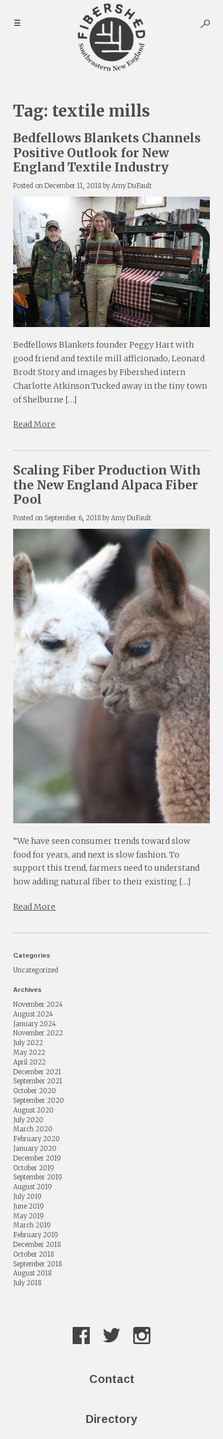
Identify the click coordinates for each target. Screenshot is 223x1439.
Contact (111, 1379)
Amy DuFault (132, 186)
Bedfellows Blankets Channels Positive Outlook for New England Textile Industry (107, 152)
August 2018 (32, 1273)
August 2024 (33, 1014)
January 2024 (34, 1024)
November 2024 (38, 1004)
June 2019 (28, 1206)
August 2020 (33, 1110)
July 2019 (27, 1197)
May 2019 (28, 1216)
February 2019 (35, 1235)
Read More (34, 424)
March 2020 (33, 1129)
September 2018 (37, 1264)
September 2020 (38, 1101)
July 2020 (28, 1120)
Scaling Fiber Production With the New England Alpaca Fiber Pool (107, 485)
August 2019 (32, 1187)
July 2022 (28, 1043)
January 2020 (35, 1149)
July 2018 (27, 1283)
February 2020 (36, 1139)
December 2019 (37, 1158)
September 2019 (37, 1177)
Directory (111, 1419)
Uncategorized (35, 970)
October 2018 (33, 1254)
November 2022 (38, 1033)
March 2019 (32, 1225)
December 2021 (37, 1072)
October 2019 (33, 1168)
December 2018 (37, 1245)
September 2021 (37, 1081)
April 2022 (29, 1062)
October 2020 (34, 1091)
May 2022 (29, 1053)
